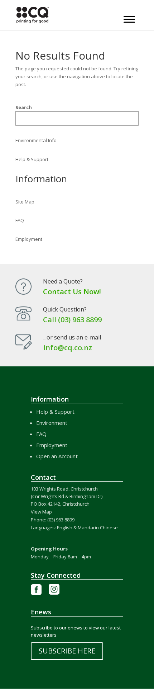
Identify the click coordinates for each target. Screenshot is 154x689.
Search (23, 107)
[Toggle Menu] (129, 19)
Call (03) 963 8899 (72, 319)
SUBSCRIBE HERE (67, 651)
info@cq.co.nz (67, 347)
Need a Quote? (63, 281)
